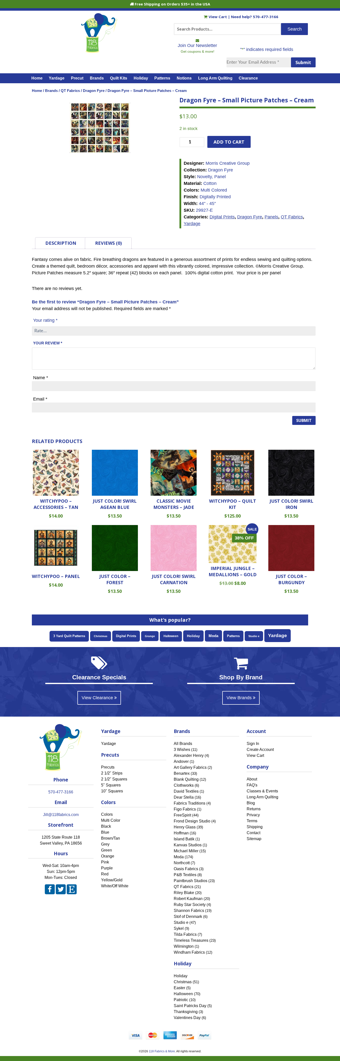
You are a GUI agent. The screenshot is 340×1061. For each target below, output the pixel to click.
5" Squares (111, 785)
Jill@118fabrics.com (61, 815)
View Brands (240, 697)
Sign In (253, 743)
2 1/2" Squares (114, 779)
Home (37, 78)
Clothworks (184, 785)
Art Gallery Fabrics (190, 767)
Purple (107, 868)
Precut (77, 78)
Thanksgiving (186, 1012)
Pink (105, 862)
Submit (303, 62)
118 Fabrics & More (162, 1051)
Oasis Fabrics (186, 869)
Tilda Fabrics (185, 934)
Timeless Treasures (191, 940)
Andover (181, 761)
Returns (254, 809)
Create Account (260, 749)
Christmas (100, 636)
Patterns (162, 78)
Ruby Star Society (190, 904)
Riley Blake (184, 893)
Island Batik (184, 839)
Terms (252, 821)
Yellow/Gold (111, 880)
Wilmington (184, 946)
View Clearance (98, 697)
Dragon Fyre (94, 90)
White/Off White (114, 886)
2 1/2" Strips (111, 773)
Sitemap (254, 839)
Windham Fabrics (189, 952)
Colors (107, 815)
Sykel (179, 928)
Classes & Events (262, 791)
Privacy (253, 815)
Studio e (253, 636)
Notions (184, 78)
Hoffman (181, 833)
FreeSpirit (182, 815)
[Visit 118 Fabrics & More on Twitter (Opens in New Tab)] (61, 891)
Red (105, 874)
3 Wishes (182, 749)
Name (40, 377)
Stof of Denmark (188, 916)
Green (106, 850)
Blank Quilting (186, 779)
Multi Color (110, 820)
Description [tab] (60, 243)
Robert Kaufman (188, 899)
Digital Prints (222, 216)
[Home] (99, 50)
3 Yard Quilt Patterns (69, 636)
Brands (97, 78)
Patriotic (181, 1000)
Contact (253, 833)
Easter (179, 988)
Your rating (45, 320)
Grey (105, 844)
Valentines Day (187, 1018)
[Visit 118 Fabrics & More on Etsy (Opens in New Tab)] (72, 891)
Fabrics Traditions (189, 803)
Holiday (141, 78)
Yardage (56, 78)
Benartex (182, 773)
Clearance (248, 78)
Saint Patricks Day (190, 1006)
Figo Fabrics (185, 809)
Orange (107, 856)
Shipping (255, 827)
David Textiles (186, 791)
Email (40, 399)
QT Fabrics (70, 90)
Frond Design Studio (192, 821)
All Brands (183, 743)
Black (106, 826)
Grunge (150, 636)
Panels (271, 216)
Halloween (171, 636)
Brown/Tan (110, 838)
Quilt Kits (118, 78)
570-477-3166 (265, 16)
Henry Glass (185, 827)
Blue (105, 832)
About (252, 779)
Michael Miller (186, 851)
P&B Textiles (185, 875)
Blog (251, 803)
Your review (47, 343)
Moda (213, 636)
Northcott (182, 863)
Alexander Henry (189, 755)
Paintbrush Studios (190, 881)
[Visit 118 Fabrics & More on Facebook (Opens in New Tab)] (50, 891)
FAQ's (252, 785)
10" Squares (112, 791)
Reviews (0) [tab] (108, 243)
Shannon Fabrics (189, 910)
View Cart (218, 16)
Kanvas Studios (188, 845)
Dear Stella (184, 797)
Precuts (107, 767)
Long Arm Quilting (215, 78)
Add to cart (229, 142)
